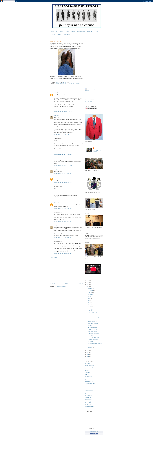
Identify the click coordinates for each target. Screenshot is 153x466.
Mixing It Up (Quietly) (93, 323)
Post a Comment (53, 257)
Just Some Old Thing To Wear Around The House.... (94, 338)
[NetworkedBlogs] (94, 431)
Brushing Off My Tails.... (93, 329)
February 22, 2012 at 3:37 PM (62, 208)
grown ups (76, 83)
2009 (88, 354)
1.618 (55, 92)
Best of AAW (90, 31)
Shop (57, 31)
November (90, 290)
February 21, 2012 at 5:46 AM (63, 134)
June (89, 300)
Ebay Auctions (67, 34)
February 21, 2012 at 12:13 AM (63, 111)
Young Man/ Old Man (90, 383)
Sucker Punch (91, 310)
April (89, 304)
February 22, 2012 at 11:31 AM (63, 199)
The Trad (87, 378)
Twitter (96, 31)
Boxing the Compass (89, 367)
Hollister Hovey (88, 395)
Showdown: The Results (93, 327)
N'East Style (87, 372)
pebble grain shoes (61, 84)
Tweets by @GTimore (90, 101)
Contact (67, 31)
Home (52, 31)
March (89, 307)
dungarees (69, 83)
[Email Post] (67, 82)
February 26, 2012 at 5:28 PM (62, 253)
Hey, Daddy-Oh (91, 341)
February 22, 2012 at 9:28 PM (62, 237)
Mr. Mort (87, 370)
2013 (88, 284)
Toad (86, 379)
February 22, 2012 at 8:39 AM (63, 183)
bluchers (57, 83)
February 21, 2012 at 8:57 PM (62, 173)
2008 (88, 356)
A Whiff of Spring (91, 319)
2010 (88, 352)
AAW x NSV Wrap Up (92, 313)
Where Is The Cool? (89, 381)
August (90, 296)
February (90, 309)
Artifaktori (87, 392)
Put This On (87, 374)
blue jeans (63, 83)
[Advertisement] (66, 270)
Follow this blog (94, 433)
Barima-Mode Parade (89, 365)
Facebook (53, 34)
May (89, 302)
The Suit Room (88, 376)
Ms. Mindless (88, 397)
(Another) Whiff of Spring (93, 317)
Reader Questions (81, 31)
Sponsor (73, 31)
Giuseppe (56, 115)
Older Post (80, 283)
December (90, 288)
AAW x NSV (90, 335)
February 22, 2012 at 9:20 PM (62, 221)
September (90, 294)
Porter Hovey (88, 401)
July (89, 298)
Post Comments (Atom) (61, 286)
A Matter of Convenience (93, 333)
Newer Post (52, 283)
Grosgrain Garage (89, 393)
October (90, 292)
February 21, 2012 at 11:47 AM (63, 165)
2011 (88, 350)
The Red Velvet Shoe (89, 406)
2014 (88, 282)
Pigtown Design (88, 399)
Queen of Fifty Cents (89, 402)
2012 (88, 286)
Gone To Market (91, 315)
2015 (88, 280)
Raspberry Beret (88, 404)
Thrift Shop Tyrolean (92, 331)
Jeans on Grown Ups (92, 321)
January (90, 347)
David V (55, 177)
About (61, 31)
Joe (95, 147)
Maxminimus (88, 369)
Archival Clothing (89, 390)
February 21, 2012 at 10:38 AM (63, 154)
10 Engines (87, 363)
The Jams (90, 325)
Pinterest (59, 34)
